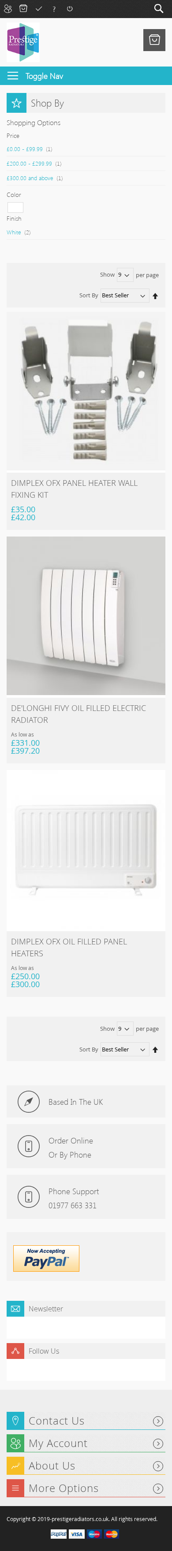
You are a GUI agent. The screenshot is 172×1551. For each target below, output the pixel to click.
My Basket (23, 8)
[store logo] (23, 42)
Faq (54, 8)
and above (39, 177)
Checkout (38, 8)
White (23, 232)
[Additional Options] (46, 1269)
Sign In (69, 8)
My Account (7, 8)
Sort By (88, 295)
